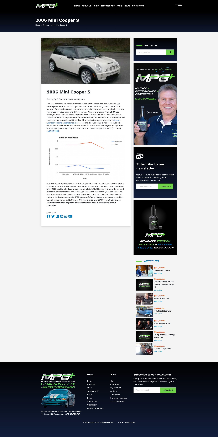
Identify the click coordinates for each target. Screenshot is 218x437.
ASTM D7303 (53, 131)
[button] (170, 52)
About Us (86, 6)
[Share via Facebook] (49, 216)
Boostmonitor (130, 422)
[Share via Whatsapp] (66, 216)
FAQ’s (119, 6)
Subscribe (165, 186)
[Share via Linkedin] (58, 216)
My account (115, 388)
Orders (113, 391)
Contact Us (138, 6)
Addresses (115, 394)
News (127, 6)
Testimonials (108, 6)
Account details (117, 401)
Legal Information (95, 408)
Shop (96, 6)
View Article (158, 273)
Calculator (92, 405)
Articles (46, 25)
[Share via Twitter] (53, 216)
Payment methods (118, 398)
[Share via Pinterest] (62, 216)
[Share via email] (70, 216)
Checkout (114, 384)
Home (77, 6)
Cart (112, 381)
